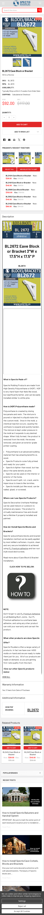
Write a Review (8, 75)
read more (6, 827)
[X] (19, 140)
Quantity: (6, 112)
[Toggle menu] (3, 3)
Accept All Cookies (22, 911)
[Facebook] (4, 140)
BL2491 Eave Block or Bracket (18, 182)
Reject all (22, 906)
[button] (22, 131)
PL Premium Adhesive (30, 613)
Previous (3, 744)
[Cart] (40, 3)
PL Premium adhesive (18, 548)
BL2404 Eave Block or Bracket (18, 175)
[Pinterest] (24, 140)
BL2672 (33, 710)
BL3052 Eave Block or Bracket (18, 196)
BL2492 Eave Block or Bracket (18, 203)
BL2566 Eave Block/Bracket (17, 189)
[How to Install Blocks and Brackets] (22, 586)
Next (41, 744)
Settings (22, 901)
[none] (22, 37)
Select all (9, 169)
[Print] (14, 140)
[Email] (9, 140)
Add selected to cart (28, 169)
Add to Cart (11, 748)
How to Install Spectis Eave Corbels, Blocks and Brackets (20, 862)
